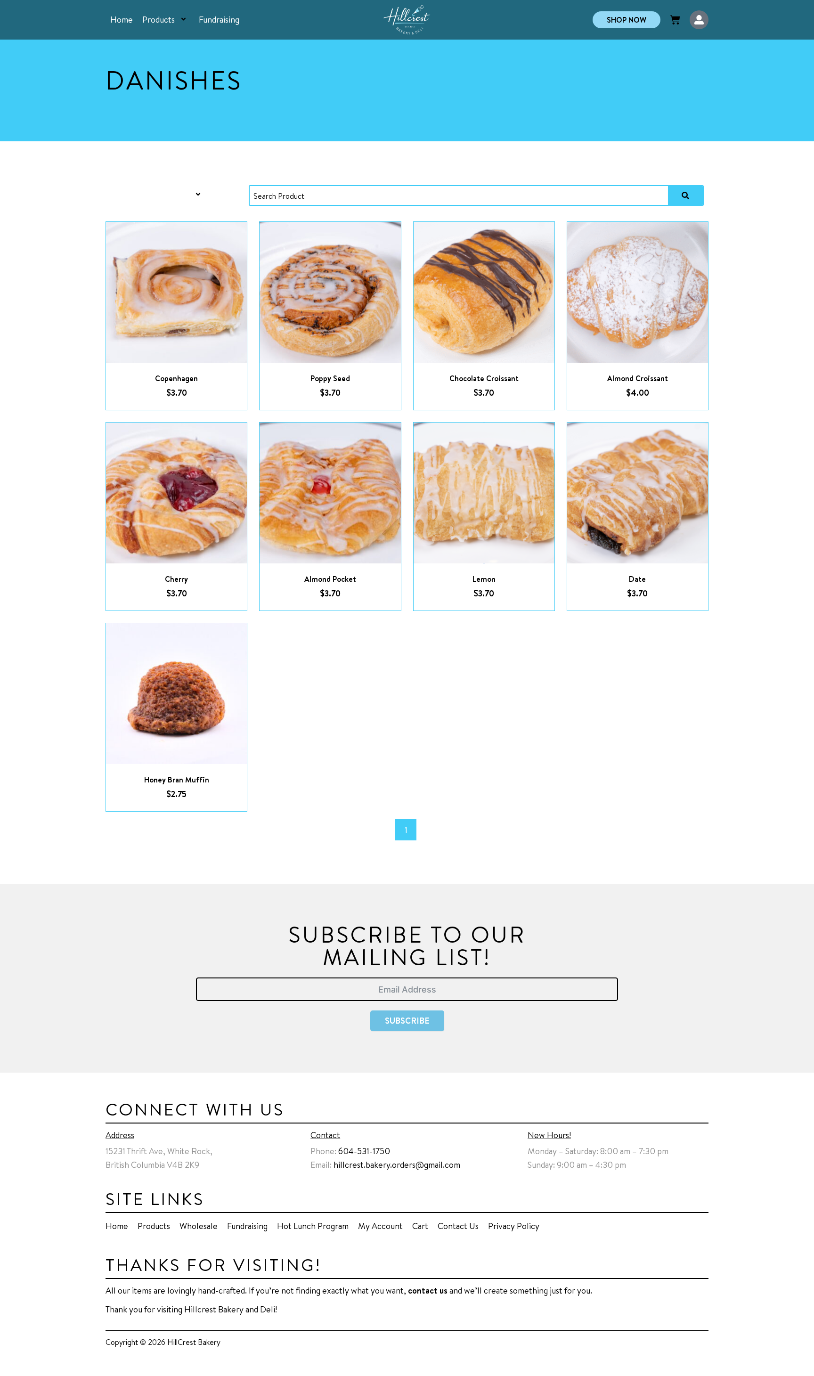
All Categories (154, 195)
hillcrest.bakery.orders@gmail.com (397, 1164)
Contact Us (458, 1225)
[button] (176, 20)
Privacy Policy (513, 1225)
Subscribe (407, 1020)
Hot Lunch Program (313, 1225)
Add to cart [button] (188, 302)
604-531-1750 (364, 1150)
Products (158, 19)
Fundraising (219, 19)
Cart (420, 1225)
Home (121, 19)
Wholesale (198, 1225)
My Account (380, 1225)
